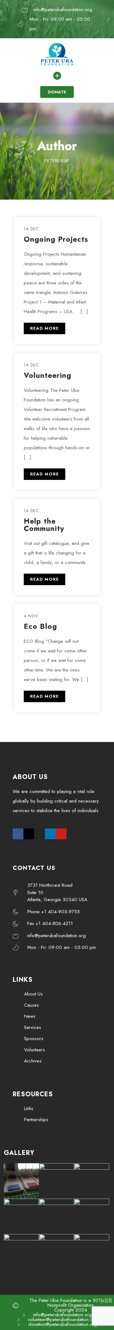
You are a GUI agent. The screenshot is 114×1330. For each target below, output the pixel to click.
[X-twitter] (28, 833)
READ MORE (44, 328)
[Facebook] (18, 833)
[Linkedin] (50, 833)
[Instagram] (39, 833)
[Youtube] (61, 833)
